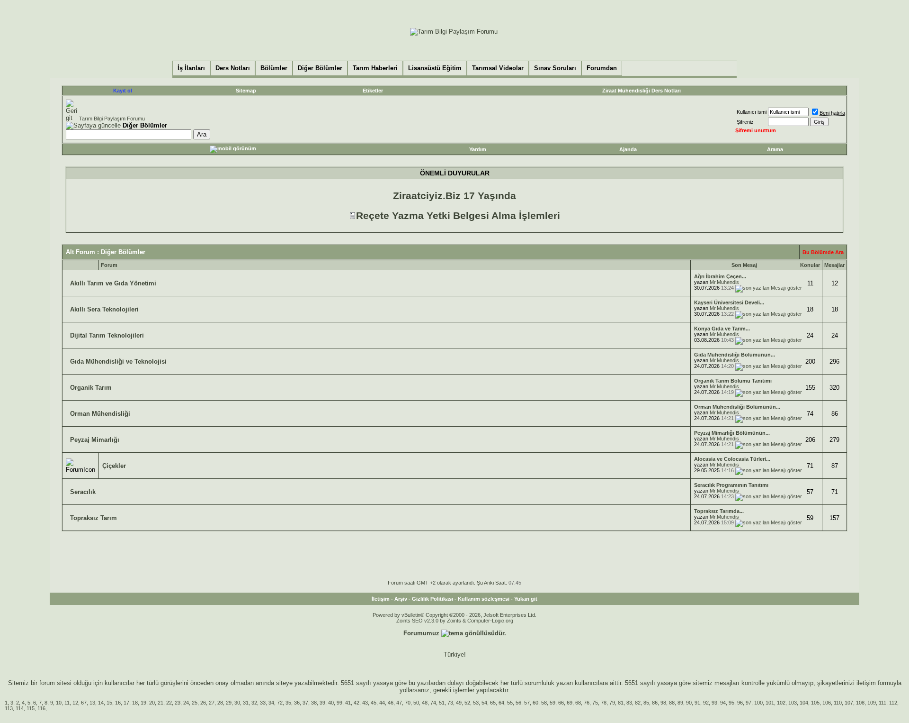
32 (254, 702)
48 (425, 702)
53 (476, 702)
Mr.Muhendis (724, 282)
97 (748, 702)
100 (758, 702)
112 (893, 702)
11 (67, 702)
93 (714, 702)
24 (186, 702)
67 (84, 702)
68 (578, 702)
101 (770, 702)
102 (781, 702)
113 (9, 708)
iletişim (866, 682)
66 (561, 702)
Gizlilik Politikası (432, 599)
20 (152, 702)
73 (450, 702)
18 (135, 702)
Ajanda (628, 149)
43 (365, 702)
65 (493, 702)
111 (882, 702)
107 (849, 702)
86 (655, 702)
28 (220, 702)
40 (331, 702)
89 (680, 702)
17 (126, 702)
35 (288, 702)
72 (280, 702)
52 (467, 702)
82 (638, 702)
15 (109, 702)
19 (143, 702)
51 (442, 702)
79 (612, 702)
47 (399, 702)
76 (586, 702)
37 (305, 702)
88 (672, 702)
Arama (775, 149)
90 (689, 702)
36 (297, 702)
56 (518, 702)
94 (723, 702)
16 (118, 702)
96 (740, 702)
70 (407, 702)
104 (804, 702)
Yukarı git (525, 599)
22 (169, 702)
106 (826, 702)
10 (59, 702)
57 (527, 702)
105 (815, 702)
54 (484, 702)
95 (731, 702)
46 (390, 702)
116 (41, 708)
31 (246, 702)
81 (621, 702)
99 (339, 702)
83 (629, 702)
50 (416, 702)
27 (211, 702)
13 (92, 702)
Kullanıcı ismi (751, 112)
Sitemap (246, 90)
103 (792, 702)
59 (552, 702)
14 (101, 702)
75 (595, 702)
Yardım (477, 149)
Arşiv (400, 599)
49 (459, 702)
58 (544, 702)
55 (510, 702)
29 (229, 702)
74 (433, 702)
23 (177, 702)
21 (160, 702)
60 (535, 702)
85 (646, 702)
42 (356, 702)
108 (860, 702)
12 (75, 702)
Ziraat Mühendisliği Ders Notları (641, 90)
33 (263, 702)
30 (237, 702)
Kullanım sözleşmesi (483, 599)
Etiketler (373, 90)
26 (203, 702)
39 (322, 702)
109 (871, 702)
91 (697, 702)
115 (31, 708)
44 (382, 702)
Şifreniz (745, 122)
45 (373, 702)
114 (20, 708)
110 (838, 702)
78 (603, 702)
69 (569, 702)
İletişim (381, 599)
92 (706, 702)
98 (663, 702)
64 (501, 702)
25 (194, 702)
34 (271, 702)
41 (348, 702)
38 (314, 702)
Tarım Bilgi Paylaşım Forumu (112, 118)
